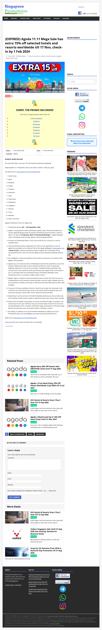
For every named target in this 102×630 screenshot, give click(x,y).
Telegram (36, 121)
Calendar (65, 18)
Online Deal (40, 434)
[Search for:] (87, 7)
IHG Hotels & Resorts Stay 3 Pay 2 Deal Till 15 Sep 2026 (45, 401)
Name (10, 473)
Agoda (30, 434)
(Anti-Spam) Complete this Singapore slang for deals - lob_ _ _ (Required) (32, 491)
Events (31, 56)
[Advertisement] (51, 27)
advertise (61, 616)
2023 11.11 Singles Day (17, 434)
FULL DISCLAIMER (55, 624)
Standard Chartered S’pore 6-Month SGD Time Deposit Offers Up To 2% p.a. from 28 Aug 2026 (39, 577)
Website (10, 485)
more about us (13, 581)
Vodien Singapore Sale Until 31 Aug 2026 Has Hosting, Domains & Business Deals (46, 531)
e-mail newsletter (36, 118)
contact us (74, 616)
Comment (11, 458)
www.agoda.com (58, 248)
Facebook (36, 130)
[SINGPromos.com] (51, 9)
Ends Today (37, 18)
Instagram (36, 127)
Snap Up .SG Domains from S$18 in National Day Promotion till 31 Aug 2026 (46, 550)
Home (6, 18)
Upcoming (47, 18)
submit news (68, 616)
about (57, 616)
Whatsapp (36, 124)
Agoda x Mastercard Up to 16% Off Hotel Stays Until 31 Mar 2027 (45, 418)
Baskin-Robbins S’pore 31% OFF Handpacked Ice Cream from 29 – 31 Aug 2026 (38, 584)
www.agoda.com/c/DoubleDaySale (28, 172)
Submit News (10, 585)
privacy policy (51, 616)
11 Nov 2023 (11, 56)
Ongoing (14, 18)
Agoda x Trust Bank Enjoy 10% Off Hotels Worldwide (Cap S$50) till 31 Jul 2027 (47, 385)
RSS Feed (36, 136)
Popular (56, 18)
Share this (8, 322)
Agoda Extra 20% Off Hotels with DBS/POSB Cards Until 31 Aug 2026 (45, 367)
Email (9, 479)
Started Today (25, 18)
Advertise (18, 585)
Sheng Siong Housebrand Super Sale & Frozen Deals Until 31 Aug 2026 (38, 591)
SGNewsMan (22, 56)
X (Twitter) (36, 133)
